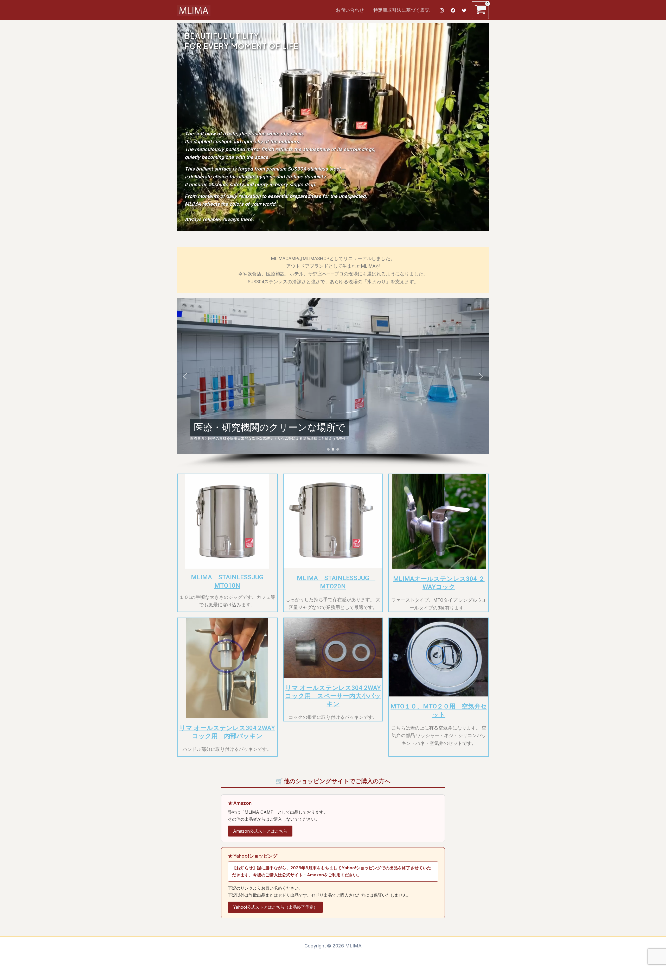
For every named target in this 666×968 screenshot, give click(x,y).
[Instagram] (441, 10)
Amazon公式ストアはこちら (260, 831)
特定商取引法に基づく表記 (401, 10)
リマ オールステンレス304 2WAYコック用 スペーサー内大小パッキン (333, 696)
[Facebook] (453, 10)
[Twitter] (464, 10)
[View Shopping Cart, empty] (480, 10)
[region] (333, 383)
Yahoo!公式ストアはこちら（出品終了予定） (275, 907)
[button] (185, 376)
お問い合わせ (350, 10)
